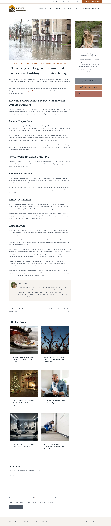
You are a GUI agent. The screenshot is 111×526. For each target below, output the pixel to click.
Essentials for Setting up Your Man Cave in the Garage (57, 308)
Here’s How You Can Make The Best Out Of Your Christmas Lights (23, 403)
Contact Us (70, 1)
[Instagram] (56, 2)
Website (54, 498)
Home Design (42, 8)
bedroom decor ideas (89, 87)
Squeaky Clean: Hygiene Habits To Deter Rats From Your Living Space (23, 359)
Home (60, 1)
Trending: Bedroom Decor (92, 1)
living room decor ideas (88, 80)
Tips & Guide (86, 8)
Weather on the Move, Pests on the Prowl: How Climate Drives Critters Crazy (54, 359)
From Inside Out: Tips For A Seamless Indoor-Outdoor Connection (22, 308)
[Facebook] (53, 2)
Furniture (76, 8)
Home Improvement (55, 8)
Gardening (95, 8)
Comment (12, 475)
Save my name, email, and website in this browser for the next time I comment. (31, 502)
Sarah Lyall (22, 283)
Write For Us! (44, 521)
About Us (65, 1)
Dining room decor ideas (89, 94)
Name (11, 498)
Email (33, 498)
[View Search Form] (101, 8)
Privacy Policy (77, 1)
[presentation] (24, 340)
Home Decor (67, 8)
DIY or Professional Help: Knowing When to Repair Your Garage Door (54, 446)
